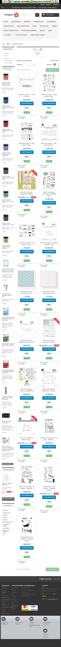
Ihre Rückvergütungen (27, 590)
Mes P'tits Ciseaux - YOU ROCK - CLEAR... (26, 243)
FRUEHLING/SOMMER (29, 30)
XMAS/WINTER (8, 26)
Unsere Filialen (8, 62)
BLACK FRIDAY (5, 613)
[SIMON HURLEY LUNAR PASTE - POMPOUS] (6, 147)
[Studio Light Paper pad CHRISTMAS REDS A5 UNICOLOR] (6, 364)
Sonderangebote (8, 469)
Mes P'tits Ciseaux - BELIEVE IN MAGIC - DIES (49, 243)
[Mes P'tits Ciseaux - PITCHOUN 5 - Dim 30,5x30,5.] (49, 279)
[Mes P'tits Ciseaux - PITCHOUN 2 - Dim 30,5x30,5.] (27, 279)
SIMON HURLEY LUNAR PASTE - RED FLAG (7, 131)
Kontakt (42, 4)
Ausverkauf (51, 22)
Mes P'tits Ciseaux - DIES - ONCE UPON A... (49, 144)
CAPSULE (5, 519)
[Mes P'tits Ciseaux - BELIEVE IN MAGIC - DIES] (49, 231)
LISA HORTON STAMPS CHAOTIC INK (7, 295)
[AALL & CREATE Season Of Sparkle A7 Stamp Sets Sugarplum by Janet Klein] (6, 440)
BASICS (42, 30)
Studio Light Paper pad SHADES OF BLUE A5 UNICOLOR (8, 319)
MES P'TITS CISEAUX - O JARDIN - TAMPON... (26, 487)
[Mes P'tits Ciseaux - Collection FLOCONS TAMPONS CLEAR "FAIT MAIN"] (49, 328)
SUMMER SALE (38, 22)
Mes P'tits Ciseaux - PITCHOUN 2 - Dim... (26, 292)
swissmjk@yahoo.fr (52, 599)
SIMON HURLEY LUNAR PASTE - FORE (8, 224)
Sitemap (14, 608)
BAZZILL (5, 517)
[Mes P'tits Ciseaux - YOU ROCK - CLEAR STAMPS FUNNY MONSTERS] (27, 231)
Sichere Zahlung (8, 60)
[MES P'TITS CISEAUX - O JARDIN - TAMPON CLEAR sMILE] (27, 474)
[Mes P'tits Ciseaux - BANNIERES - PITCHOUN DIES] (27, 328)
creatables (5, 515)
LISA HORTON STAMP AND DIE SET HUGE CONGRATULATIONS (8, 270)
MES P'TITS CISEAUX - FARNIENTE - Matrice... (49, 390)
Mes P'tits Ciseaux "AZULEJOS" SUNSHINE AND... (49, 194)
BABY (50, 30)
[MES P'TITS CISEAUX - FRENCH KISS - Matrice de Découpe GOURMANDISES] (27, 426)
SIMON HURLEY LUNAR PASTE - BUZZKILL (6, 247)
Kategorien (16, 22)
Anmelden (55, 4)
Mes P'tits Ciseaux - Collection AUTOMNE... (27, 193)
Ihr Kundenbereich (28, 585)
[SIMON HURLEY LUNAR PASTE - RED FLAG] (6, 124)
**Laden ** (7, 35)
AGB (6, 55)
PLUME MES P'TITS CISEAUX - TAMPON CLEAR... (49, 488)
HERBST (54, 26)
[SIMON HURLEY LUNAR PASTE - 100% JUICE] (6, 171)
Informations (7, 49)
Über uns (7, 58)
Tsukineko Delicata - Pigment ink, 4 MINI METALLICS (7, 398)
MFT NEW (5, 510)
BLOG (35, 26)
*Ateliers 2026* (21, 35)
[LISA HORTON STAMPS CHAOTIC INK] (6, 288)
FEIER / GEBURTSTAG (10, 30)
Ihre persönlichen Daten (28, 594)
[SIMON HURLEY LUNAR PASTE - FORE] (6, 218)
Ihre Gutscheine (26, 596)
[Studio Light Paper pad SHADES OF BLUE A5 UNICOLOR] (6, 312)
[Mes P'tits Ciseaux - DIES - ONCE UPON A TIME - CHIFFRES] (49, 131)
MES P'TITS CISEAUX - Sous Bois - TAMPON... (49, 439)
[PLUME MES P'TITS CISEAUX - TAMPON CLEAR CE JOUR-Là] (49, 474)
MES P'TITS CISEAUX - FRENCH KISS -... (27, 439)
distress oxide (6, 512)
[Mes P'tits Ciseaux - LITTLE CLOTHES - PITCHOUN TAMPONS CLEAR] (27, 82)
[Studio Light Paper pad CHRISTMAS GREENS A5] (6, 338)
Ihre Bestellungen (26, 588)
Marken (27, 22)
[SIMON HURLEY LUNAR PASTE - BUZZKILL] (6, 240)
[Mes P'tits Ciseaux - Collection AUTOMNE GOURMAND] (27, 180)
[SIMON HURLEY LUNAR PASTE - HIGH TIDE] (6, 194)
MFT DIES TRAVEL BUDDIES (7, 483)
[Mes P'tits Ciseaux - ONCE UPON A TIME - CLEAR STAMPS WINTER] (27, 131)
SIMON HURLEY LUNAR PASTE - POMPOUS (6, 154)
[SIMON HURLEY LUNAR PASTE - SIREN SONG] (6, 100)
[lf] (30, 1)
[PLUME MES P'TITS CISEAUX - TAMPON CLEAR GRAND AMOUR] (27, 525)
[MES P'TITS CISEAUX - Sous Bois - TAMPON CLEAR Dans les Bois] (49, 426)
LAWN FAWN (6, 528)
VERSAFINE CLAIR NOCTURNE (7, 422)
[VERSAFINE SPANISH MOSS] (6, 391)
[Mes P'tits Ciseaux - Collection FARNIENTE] (27, 377)
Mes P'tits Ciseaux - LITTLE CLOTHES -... (26, 95)
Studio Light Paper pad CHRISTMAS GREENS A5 (8, 345)
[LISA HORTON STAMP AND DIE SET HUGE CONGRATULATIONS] (6, 263)
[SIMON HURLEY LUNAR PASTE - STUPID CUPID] (6, 77)
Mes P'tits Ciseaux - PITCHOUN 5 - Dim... (49, 292)
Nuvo (4, 534)
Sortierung (19, 64)
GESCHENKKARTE (23, 26)
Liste (58, 65)
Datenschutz (15, 601)
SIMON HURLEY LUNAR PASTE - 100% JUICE (8, 178)
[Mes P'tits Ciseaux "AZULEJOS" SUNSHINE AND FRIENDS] (49, 180)
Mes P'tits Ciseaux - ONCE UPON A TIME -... (49, 95)
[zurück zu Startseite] (3, 44)
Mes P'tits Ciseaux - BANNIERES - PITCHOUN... (27, 341)
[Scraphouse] (10, 14)
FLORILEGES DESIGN (6, 525)
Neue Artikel (7, 69)
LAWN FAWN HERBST (37, 35)
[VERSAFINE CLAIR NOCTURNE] (6, 416)
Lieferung (7, 53)
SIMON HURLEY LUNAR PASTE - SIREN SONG (8, 107)
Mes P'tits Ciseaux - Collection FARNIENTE (27, 390)
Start (5, 22)
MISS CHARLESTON (8, 522)
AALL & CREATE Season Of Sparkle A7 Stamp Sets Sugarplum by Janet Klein (8, 448)
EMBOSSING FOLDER (6, 531)
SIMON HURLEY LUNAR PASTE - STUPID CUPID (6, 84)
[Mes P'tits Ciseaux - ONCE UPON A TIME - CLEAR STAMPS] (49, 82)
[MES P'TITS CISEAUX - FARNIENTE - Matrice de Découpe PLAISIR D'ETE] (49, 377)
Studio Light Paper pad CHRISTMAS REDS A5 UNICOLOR (8, 371)
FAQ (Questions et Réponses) (15, 605)
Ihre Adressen (25, 592)
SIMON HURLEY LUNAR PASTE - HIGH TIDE (8, 201)
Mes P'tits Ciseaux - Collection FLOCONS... (49, 341)
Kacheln (54, 65)
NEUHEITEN (44, 26)
